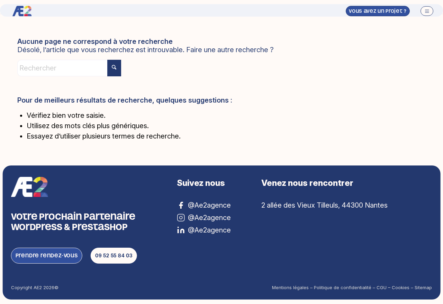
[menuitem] (424, 11)
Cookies (400, 287)
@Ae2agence (209, 230)
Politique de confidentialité (342, 287)
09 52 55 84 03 (114, 255)
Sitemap (423, 287)
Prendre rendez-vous (47, 255)
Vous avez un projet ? (378, 11)
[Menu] (424, 11)
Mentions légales (290, 287)
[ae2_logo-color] (21, 11)
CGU (382, 287)
